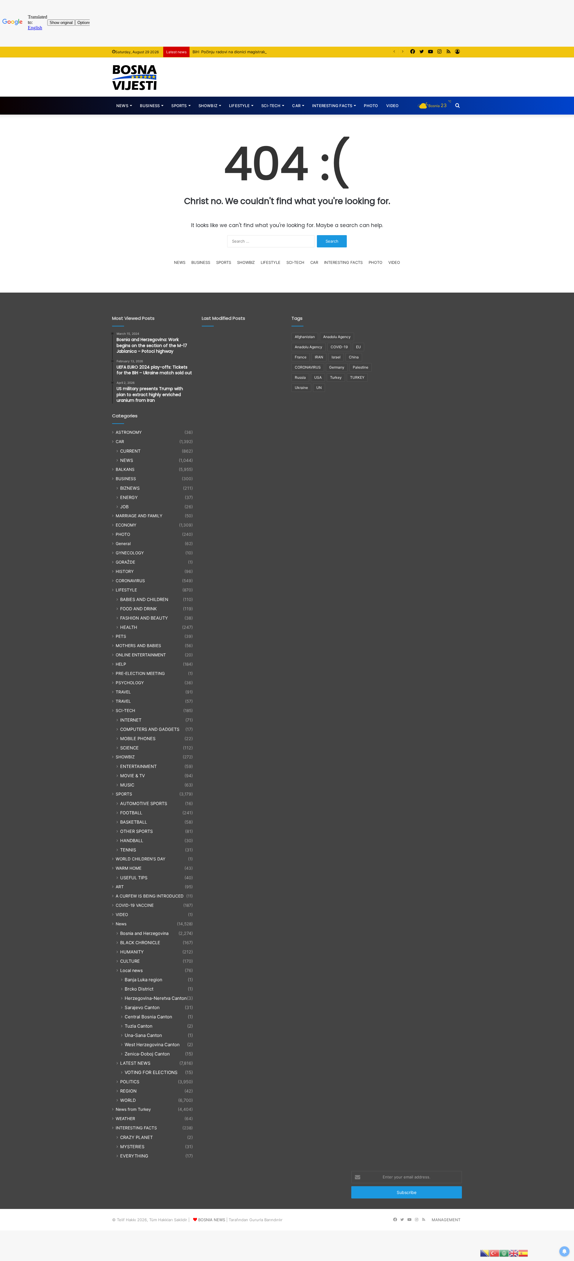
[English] (513, 1253)
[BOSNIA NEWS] (134, 77)
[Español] (523, 1253)
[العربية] (504, 1253)
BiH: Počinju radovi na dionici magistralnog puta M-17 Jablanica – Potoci (259, 51)
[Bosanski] (485, 1253)
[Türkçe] (494, 1253)
